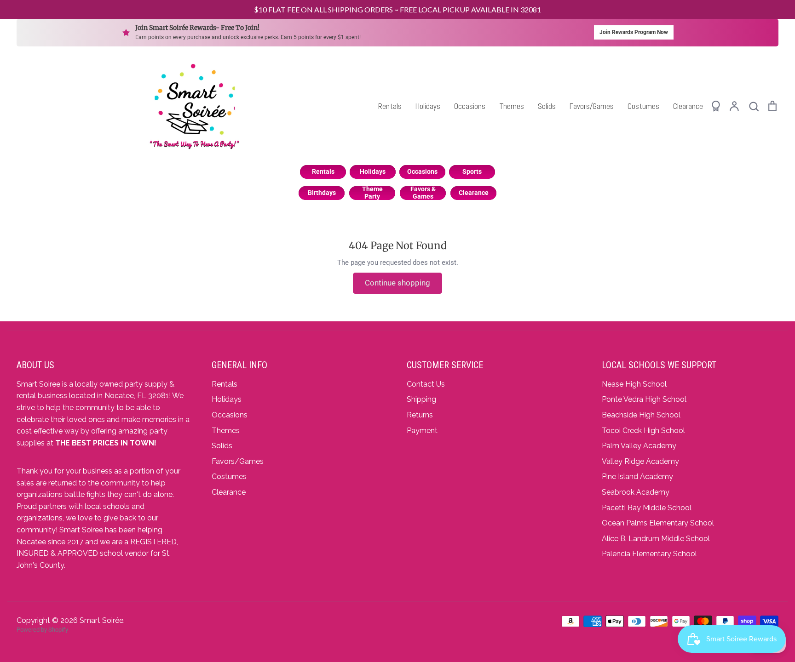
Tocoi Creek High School (643, 430)
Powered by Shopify (42, 629)
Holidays (427, 106)
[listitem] (323, 172)
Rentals (390, 106)
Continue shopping (397, 282)
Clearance (688, 106)
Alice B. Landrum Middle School (656, 538)
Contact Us (426, 384)
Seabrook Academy (635, 492)
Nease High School (634, 384)
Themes (511, 106)
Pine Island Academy (637, 476)
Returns (420, 415)
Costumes (643, 106)
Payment (422, 430)
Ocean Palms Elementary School (658, 523)
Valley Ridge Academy (640, 461)
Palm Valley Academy (639, 445)
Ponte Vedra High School (644, 399)
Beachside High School (641, 415)
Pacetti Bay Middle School (646, 507)
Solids (547, 106)
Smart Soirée (101, 620)
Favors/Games (592, 106)
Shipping (421, 399)
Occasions (469, 106)
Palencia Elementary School (649, 553)
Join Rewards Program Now (633, 32)
